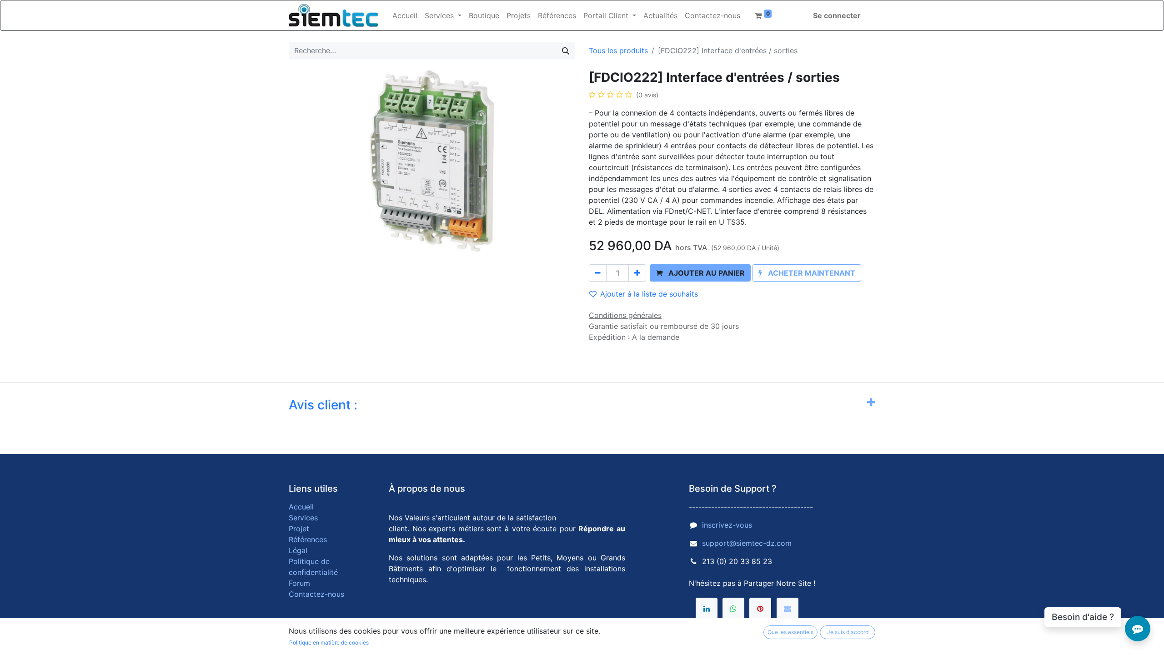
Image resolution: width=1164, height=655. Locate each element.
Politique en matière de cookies (329, 642)
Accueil (301, 506)
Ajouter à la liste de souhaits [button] (649, 293)
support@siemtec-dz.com (747, 543)
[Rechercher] (565, 50)
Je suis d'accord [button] (847, 632)
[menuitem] (405, 15)
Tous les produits (618, 50)
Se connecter (837, 15)
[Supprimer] (598, 273)
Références (308, 539)
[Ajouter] (637, 273)
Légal (298, 550)
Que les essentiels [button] (790, 632)
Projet (299, 528)
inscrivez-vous (727, 524)
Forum (299, 583)
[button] (700, 273)
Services (303, 517)
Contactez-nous (316, 594)
